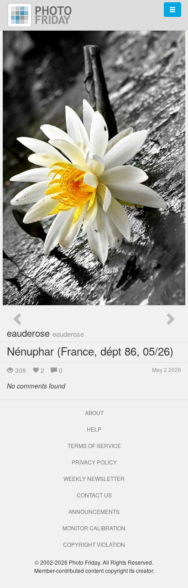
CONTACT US (94, 495)
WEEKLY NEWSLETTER (94, 478)
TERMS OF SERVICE (94, 445)
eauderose (45, 333)
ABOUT (94, 412)
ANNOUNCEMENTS (94, 511)
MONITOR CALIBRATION (94, 528)
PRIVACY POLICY (94, 462)
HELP (94, 429)
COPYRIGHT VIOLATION (94, 544)
